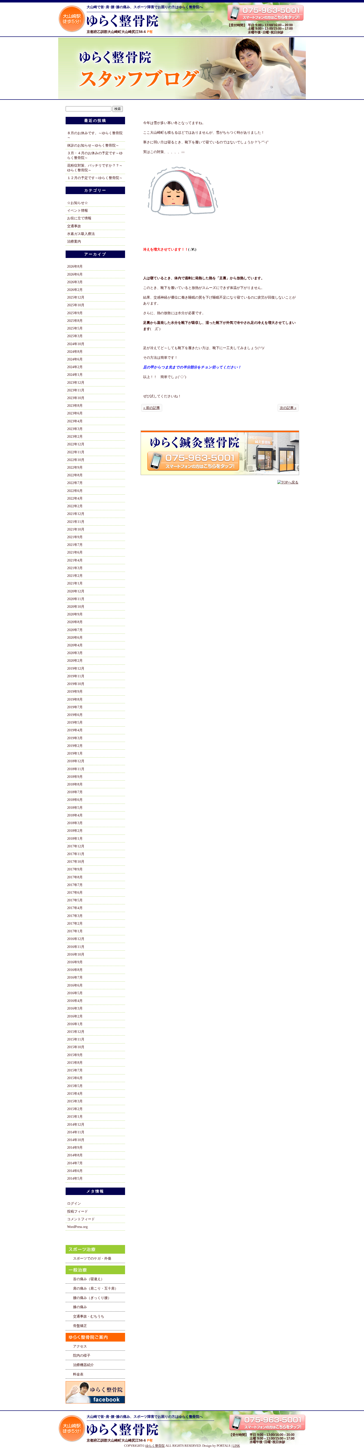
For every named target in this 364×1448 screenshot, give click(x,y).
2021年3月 (75, 568)
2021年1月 (75, 583)
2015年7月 (75, 1070)
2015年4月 (75, 1093)
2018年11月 (75, 769)
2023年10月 (75, 398)
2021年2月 (75, 576)
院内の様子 (81, 1355)
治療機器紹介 (83, 1365)
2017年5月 (75, 900)
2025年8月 (75, 321)
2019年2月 (75, 746)
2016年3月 (75, 1008)
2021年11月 (75, 522)
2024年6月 (75, 359)
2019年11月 (75, 676)
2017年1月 (75, 931)
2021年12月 (75, 514)
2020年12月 (75, 591)
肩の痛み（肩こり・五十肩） (95, 1288)
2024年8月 (75, 352)
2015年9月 (75, 1055)
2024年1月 (75, 375)
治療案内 (74, 241)
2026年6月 (75, 274)
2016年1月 (75, 1024)
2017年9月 (75, 869)
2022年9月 (75, 467)
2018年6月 (75, 800)
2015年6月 (75, 1078)
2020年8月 (75, 622)
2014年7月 (75, 1163)
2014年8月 (75, 1155)
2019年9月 (75, 691)
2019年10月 (75, 684)
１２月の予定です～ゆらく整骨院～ (95, 178)
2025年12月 (75, 297)
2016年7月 (75, 977)
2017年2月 (75, 923)
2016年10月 (75, 954)
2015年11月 (75, 1039)
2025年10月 (75, 305)
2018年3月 (75, 823)
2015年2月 (75, 1109)
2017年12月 (75, 846)
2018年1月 (75, 838)
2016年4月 (75, 1001)
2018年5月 (75, 808)
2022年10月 (75, 460)
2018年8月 (75, 784)
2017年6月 (75, 892)
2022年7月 (75, 483)
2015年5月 (75, 1086)
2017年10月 (75, 862)
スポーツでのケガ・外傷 (92, 1258)
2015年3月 (75, 1101)
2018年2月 (75, 831)
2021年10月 (75, 529)
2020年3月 (75, 653)
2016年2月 (75, 1016)
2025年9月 (75, 313)
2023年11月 (75, 390)
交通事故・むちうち (88, 1316)
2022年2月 (75, 506)
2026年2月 (75, 290)
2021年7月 (75, 545)
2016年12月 (75, 939)
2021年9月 (75, 537)
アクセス (80, 1346)
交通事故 (74, 226)
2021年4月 (75, 560)
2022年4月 (75, 498)
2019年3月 (75, 738)
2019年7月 (75, 707)
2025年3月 (75, 336)
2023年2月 (75, 436)
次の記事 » (288, 408)
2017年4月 (75, 908)
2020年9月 (75, 614)
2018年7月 (75, 792)
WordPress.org (77, 1227)
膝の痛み (80, 1307)
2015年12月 (75, 1032)
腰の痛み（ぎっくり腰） (92, 1298)
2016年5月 (75, 993)
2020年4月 (75, 645)
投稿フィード (77, 1211)
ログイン (74, 1203)
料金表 (78, 1374)
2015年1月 (75, 1116)
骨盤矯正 (80, 1326)
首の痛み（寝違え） (88, 1279)
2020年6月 (75, 637)
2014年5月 (75, 1178)
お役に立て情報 (79, 218)
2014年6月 (75, 1171)
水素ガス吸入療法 (81, 234)
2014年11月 (75, 1132)
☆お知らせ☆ (77, 203)
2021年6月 (75, 552)
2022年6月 (75, 491)
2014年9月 (75, 1147)
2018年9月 (75, 777)
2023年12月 (75, 382)
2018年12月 (75, 761)
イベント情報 (77, 210)
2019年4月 (75, 730)
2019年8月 (75, 699)
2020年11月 (75, 599)
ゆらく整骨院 (155, 1446)
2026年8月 (75, 266)
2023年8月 (75, 405)
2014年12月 (75, 1124)
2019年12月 (75, 668)
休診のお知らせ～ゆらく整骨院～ (93, 145)
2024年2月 (75, 367)
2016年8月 (75, 970)
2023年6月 (75, 413)
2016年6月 (75, 985)
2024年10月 (75, 344)
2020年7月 (75, 630)
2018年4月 (75, 815)
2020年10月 (75, 607)
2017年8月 (75, 877)
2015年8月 (75, 1063)
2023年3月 (75, 429)
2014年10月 (75, 1140)
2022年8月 (75, 475)
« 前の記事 (151, 408)
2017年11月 (75, 854)
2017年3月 (75, 916)
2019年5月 (75, 722)
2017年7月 (75, 885)
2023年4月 (75, 421)
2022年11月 (75, 452)
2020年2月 (75, 660)
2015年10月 (75, 1047)
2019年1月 (75, 753)
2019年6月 (75, 715)
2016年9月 (75, 962)
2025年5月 (75, 328)
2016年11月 (75, 947)
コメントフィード (81, 1219)
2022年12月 (75, 444)
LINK (236, 1446)
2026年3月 (75, 282)
